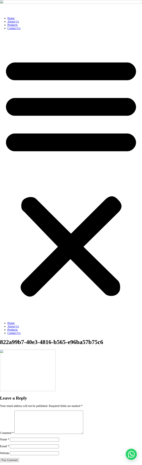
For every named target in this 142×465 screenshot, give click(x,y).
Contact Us (14, 28)
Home (11, 18)
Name (4, 439)
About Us (13, 21)
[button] (71, 176)
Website (4, 453)
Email (4, 446)
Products (12, 24)
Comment (7, 432)
